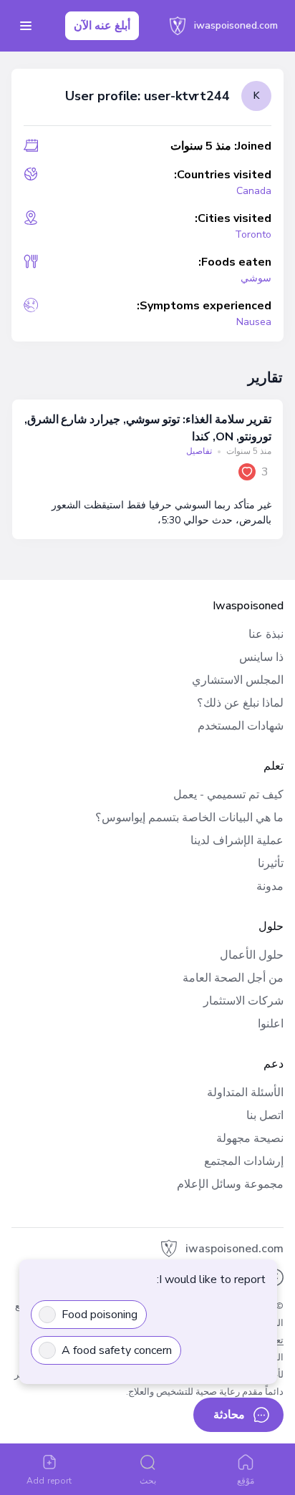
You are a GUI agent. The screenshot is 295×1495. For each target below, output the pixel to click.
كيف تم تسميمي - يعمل (228, 795)
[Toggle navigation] (25, 25)
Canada (253, 191)
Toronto (253, 234)
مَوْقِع (245, 1480)
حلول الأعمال (252, 955)
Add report (49, 1480)
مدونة (270, 886)
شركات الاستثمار (243, 1001)
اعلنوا (271, 1024)
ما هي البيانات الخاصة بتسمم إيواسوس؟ (189, 818)
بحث (148, 1480)
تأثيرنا (271, 863)
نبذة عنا (266, 634)
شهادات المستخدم (241, 726)
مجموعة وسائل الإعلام (230, 1184)
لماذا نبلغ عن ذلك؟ (240, 703)
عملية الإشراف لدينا (237, 840)
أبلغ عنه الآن (102, 26)
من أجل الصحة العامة (233, 978)
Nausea (253, 322)
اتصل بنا (265, 1115)
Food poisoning (99, 1314)
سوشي (256, 278)
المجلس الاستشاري (238, 680)
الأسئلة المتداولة (245, 1092)
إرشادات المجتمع (244, 1161)
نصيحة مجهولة (250, 1138)
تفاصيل (199, 451)
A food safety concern (117, 1350)
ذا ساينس (261, 657)
